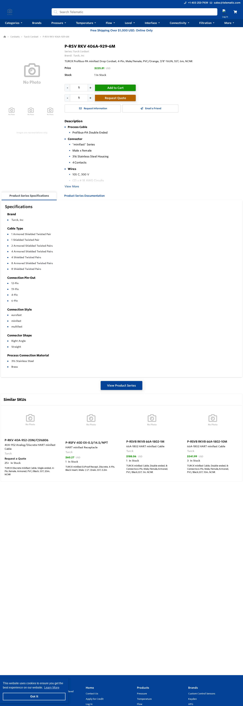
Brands (193, 687)
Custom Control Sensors (201, 693)
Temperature (144, 698)
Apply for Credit (95, 698)
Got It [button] (34, 696)
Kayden (192, 698)
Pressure (142, 693)
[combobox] (134, 11)
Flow (139, 704)
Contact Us (92, 693)
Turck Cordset (81, 51)
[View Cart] (235, 12)
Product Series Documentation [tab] (84, 195)
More (228, 23)
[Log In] (225, 12)
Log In (89, 704)
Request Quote (115, 98)
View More (72, 186)
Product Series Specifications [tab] (29, 195)
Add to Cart (115, 88)
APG (190, 704)
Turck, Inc (17, 219)
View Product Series (121, 385)
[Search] (55, 12)
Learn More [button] (51, 687)
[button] (13, 23)
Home (90, 687)
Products (143, 687)
